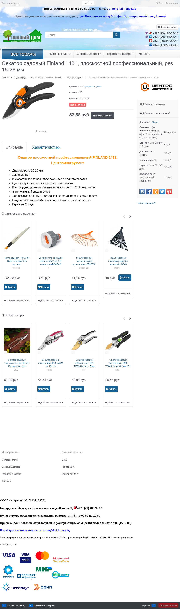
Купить (11, 287)
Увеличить (43, 131)
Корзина (146, 605)
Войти (159, 3)
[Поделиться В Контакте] (142, 191)
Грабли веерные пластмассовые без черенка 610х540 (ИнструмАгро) (118, 262)
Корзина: (168, 26)
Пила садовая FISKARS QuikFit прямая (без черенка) (17, 260)
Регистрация (172, 3)
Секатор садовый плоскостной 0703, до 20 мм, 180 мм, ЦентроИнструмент (50, 364)
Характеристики (46, 147)
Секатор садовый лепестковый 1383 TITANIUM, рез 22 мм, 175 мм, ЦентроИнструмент (118, 364)
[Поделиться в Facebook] (149, 191)
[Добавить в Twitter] (162, 191)
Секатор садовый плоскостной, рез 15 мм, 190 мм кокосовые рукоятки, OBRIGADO (17, 364)
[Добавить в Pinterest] (169, 191)
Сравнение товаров (44, 605)
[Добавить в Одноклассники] (155, 191)
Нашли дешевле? (146, 202)
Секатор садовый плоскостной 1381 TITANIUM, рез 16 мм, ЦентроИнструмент (84, 364)
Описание (14, 147)
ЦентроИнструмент (92, 86)
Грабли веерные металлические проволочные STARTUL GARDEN (84, 262)
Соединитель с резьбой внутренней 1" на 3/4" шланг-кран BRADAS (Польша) (51, 262)
